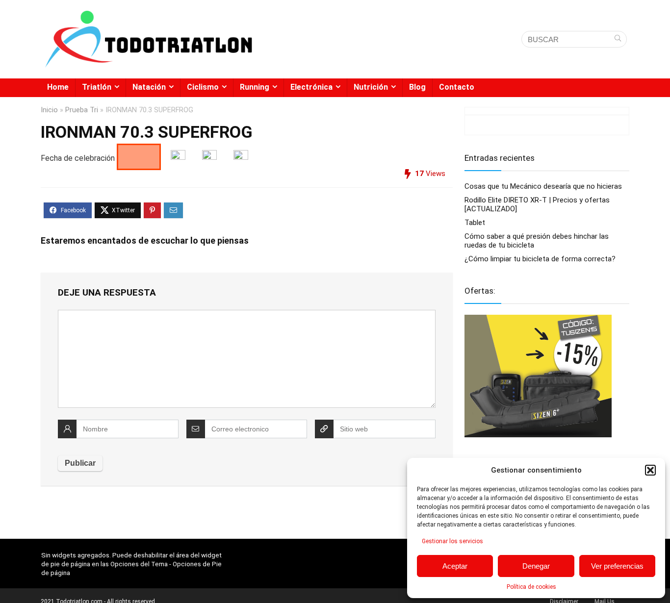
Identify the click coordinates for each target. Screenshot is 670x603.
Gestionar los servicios (452, 541)
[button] (650, 470)
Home (58, 87)
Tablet (474, 222)
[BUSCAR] (618, 39)
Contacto (456, 87)
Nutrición (371, 87)
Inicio (49, 110)
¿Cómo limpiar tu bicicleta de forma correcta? (540, 258)
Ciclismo (203, 87)
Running (254, 87)
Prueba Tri (81, 110)
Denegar (536, 566)
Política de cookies (531, 586)
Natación (149, 87)
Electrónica (311, 87)
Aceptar (454, 566)
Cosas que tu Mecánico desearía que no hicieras (543, 186)
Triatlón (96, 87)
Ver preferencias (617, 566)
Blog (417, 87)
